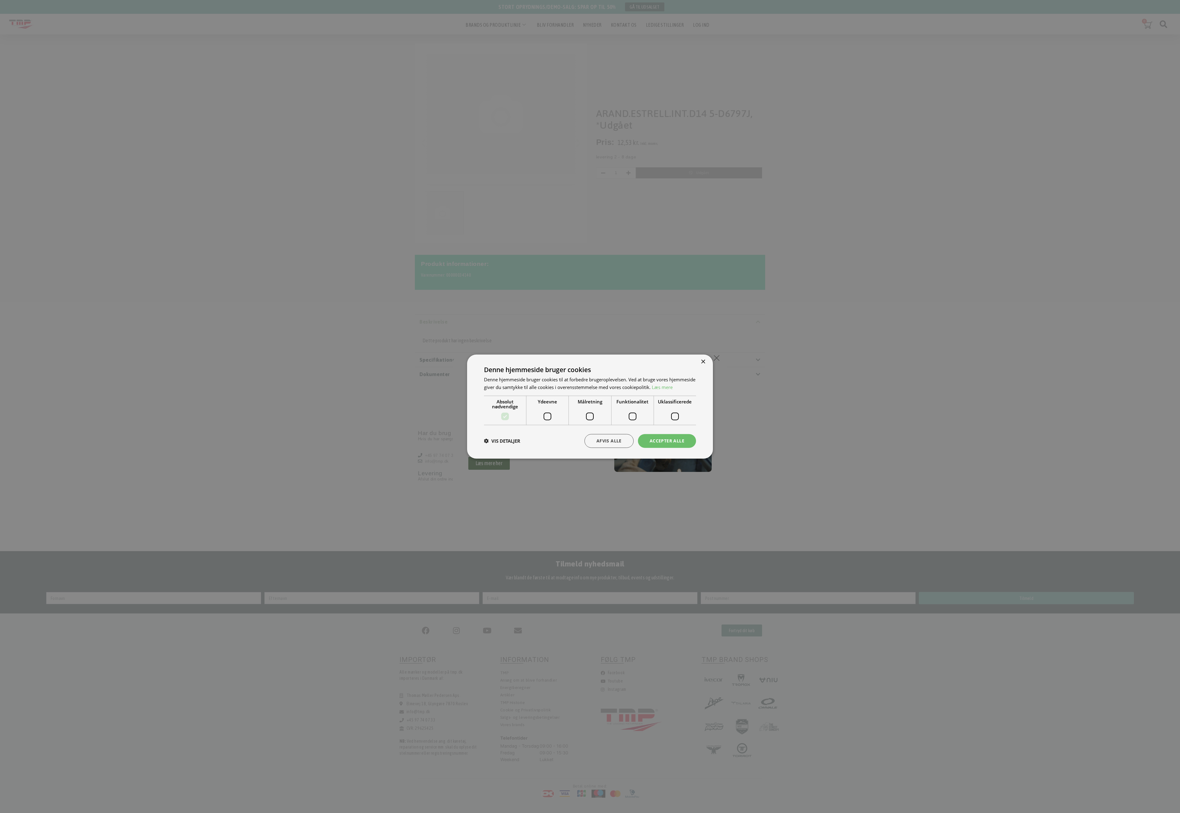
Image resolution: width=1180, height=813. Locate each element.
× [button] (703, 362)
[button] (502, 441)
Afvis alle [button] (609, 441)
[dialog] (590, 406)
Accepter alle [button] (667, 441)
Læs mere (662, 387)
